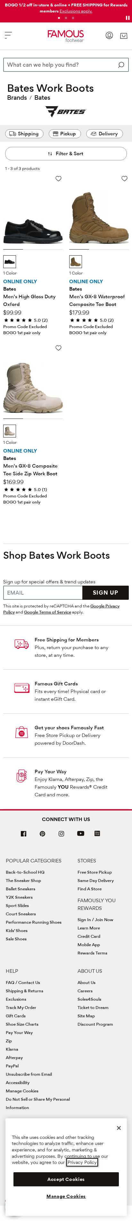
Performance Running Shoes (34, 922)
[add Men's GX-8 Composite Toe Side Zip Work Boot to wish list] (58, 347)
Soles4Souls (89, 999)
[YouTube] (81, 836)
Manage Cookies (22, 1090)
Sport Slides (17, 905)
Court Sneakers (21, 913)
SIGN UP (105, 592)
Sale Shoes (16, 938)
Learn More (89, 927)
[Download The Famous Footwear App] (97, 834)
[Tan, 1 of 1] (75, 261)
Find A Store (90, 888)
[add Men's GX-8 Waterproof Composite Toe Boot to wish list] (124, 178)
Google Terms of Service (47, 612)
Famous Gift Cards (56, 684)
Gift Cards (16, 1015)
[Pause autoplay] (127, 17)
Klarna (12, 1049)
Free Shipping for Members (67, 640)
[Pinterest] (42, 836)
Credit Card (89, 936)
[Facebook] (24, 836)
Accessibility (17, 1082)
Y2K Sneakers (19, 897)
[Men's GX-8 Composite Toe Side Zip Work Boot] (33, 383)
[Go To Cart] (123, 36)
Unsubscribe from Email (29, 1074)
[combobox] (66, 65)
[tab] (59, 18)
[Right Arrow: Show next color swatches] (58, 262)
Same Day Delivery (96, 880)
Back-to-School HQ (25, 872)
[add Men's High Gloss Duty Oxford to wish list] (58, 178)
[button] (76, 10)
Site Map (86, 1015)
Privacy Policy (82, 1162)
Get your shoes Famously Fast (69, 728)
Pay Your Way (51, 771)
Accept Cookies (66, 1179)
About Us (86, 982)
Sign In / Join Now (95, 919)
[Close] (119, 1128)
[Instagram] (61, 836)
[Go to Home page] (66, 36)
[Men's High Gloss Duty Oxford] (33, 214)
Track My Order (21, 1007)
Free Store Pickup (95, 872)
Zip (9, 1040)
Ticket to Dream (93, 1007)
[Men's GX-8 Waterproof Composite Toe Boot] (99, 214)
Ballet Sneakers (20, 888)
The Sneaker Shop (23, 880)
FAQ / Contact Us (23, 982)
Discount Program (95, 1024)
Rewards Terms (92, 952)
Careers (85, 990)
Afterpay (14, 1057)
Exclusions (16, 999)
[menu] (8, 38)
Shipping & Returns (24, 990)
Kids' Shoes (17, 930)
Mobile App (89, 944)
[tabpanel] (66, 6)
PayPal (12, 1065)
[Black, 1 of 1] (9, 261)
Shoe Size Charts (22, 1024)
